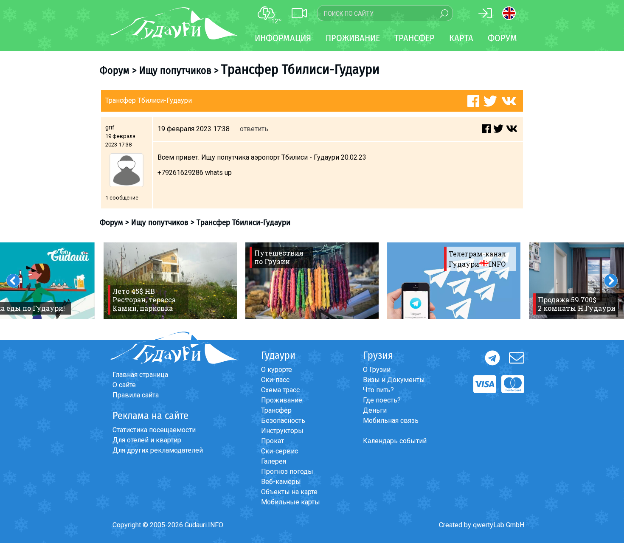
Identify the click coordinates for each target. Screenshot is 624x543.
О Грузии (377, 370)
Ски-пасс (275, 380)
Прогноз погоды (287, 471)
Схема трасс (280, 390)
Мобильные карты (290, 502)
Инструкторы (282, 431)
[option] (170, 280)
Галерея (273, 461)
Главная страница (140, 375)
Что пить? (378, 390)
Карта (461, 38)
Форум (502, 38)
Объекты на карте (289, 492)
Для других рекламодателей (157, 450)
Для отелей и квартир (146, 440)
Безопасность (283, 420)
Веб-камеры (281, 482)
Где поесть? (382, 400)
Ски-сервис (279, 451)
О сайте (124, 385)
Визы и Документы (394, 380)
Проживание (281, 400)
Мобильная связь (391, 420)
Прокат (272, 441)
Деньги (375, 410)
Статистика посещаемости (154, 430)
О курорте (276, 370)
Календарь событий (395, 441)
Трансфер (276, 410)
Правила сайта (135, 395)
